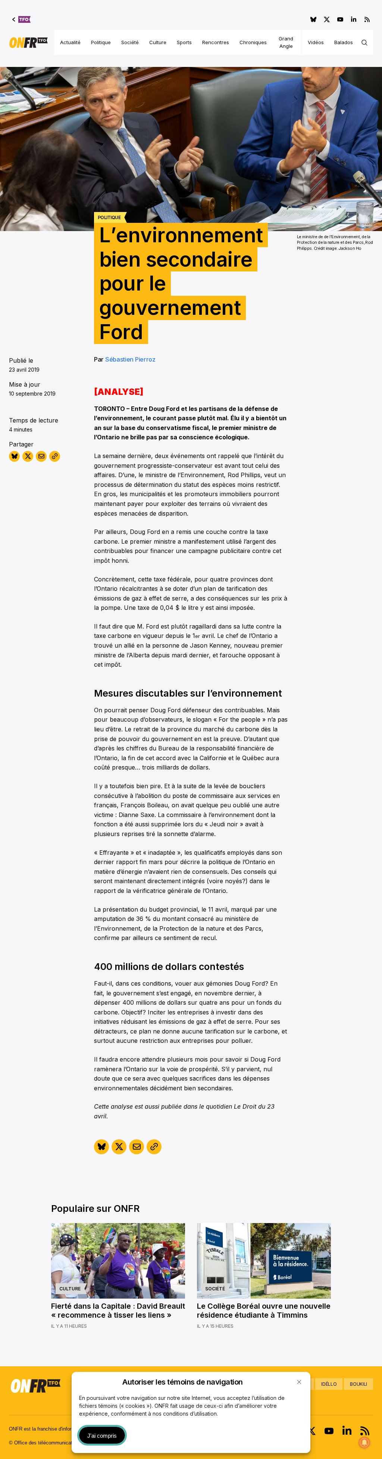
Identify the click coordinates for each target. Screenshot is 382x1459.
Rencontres (215, 42)
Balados (343, 42)
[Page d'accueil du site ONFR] (28, 42)
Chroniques (253, 42)
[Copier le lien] (54, 456)
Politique (101, 42)
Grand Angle (286, 42)
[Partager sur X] (27, 456)
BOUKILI (358, 1384)
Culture (157, 42)
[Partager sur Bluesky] (14, 456)
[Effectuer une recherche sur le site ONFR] (364, 42)
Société (130, 42)
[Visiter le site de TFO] (21, 19)
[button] (299, 1382)
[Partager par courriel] (41, 456)
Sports (184, 42)
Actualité (70, 42)
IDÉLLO (328, 1384)
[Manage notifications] (364, 1443)
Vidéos (316, 42)
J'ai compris (102, 1435)
